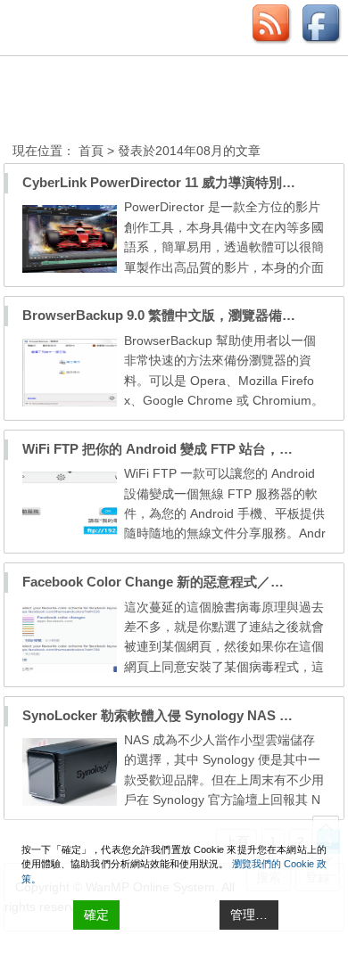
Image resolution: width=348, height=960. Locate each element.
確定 (96, 914)
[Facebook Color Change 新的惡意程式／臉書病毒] (69, 668)
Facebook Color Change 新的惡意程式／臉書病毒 (173, 581)
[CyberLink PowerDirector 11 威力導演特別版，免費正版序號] (69, 268)
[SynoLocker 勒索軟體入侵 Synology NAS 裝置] (69, 801)
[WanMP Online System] (110, 101)
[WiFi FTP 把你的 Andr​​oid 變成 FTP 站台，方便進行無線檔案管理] (69, 535)
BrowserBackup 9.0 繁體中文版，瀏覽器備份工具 (172, 315)
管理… (249, 914)
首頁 (91, 151)
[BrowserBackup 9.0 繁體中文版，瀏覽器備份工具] (69, 402)
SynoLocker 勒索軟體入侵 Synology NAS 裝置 (164, 715)
